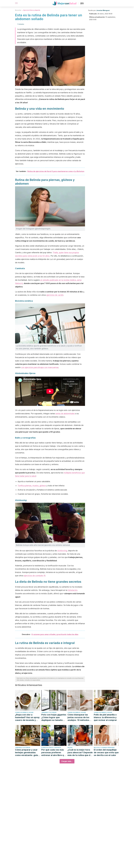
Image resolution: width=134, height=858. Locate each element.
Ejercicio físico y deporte (31, 10)
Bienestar (18, 10)
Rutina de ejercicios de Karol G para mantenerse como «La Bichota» (55, 171)
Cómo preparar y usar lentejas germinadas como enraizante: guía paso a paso (26, 753)
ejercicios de (54, 295)
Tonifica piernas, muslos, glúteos (32, 486)
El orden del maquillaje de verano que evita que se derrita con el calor (106, 752)
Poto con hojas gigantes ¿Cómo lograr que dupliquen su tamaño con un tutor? (53, 717)
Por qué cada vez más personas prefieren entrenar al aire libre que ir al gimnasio (53, 753)
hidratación (72, 590)
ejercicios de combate (34, 575)
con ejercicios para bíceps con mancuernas (40, 367)
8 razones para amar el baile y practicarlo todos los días (55, 634)
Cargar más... (67, 761)
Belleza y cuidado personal (104, 747)
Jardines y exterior (48, 712)
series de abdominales (65, 413)
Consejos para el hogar (24, 712)
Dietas (70, 747)
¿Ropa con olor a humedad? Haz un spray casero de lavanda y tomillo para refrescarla (27, 717)
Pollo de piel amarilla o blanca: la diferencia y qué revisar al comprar (105, 717)
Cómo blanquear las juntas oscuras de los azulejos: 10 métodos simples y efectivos (78, 717)
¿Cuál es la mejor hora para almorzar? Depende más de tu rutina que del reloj (80, 753)
